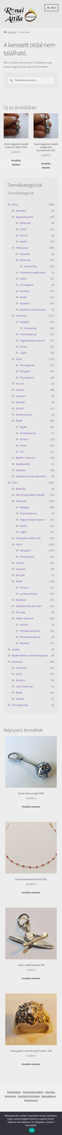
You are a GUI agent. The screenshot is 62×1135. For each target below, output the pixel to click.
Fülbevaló (25, 223)
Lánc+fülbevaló (24, 686)
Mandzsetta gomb (30, 636)
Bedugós (24, 321)
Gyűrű (23, 229)
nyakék (15, 649)
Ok (31, 1130)
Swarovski (17, 661)
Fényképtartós (28, 433)
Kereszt (24, 439)
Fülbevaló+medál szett (32, 272)
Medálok (24, 643)
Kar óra (20, 383)
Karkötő (24, 291)
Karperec (21, 396)
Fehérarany (22, 247)
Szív (22, 451)
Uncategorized (20, 705)
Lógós (23, 352)
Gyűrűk (24, 624)
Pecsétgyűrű (27, 377)
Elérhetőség (14, 1092)
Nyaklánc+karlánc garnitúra (31, 476)
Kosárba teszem (16, 162)
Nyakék (20, 698)
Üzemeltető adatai (33, 1092)
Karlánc (20, 389)
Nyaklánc (25, 303)
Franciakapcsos (28, 334)
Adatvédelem (48, 1096)
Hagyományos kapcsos (32, 340)
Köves (23, 445)
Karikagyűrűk (27, 365)
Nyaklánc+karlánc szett (33, 309)
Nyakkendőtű (23, 464)
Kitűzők (20, 575)
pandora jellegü (28, 593)
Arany (15, 204)
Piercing (20, 612)
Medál (23, 241)
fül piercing (30, 266)
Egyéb (23, 426)
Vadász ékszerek (25, 618)
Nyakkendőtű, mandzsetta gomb (30, 655)
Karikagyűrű (26, 284)
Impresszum (31, 1100)
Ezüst (15, 482)
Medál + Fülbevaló (25, 457)
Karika (23, 346)
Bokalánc (21, 210)
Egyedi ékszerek (24, 216)
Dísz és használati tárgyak (30, 494)
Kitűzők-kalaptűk (29, 630)
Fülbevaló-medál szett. (28, 538)
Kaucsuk (20, 402)
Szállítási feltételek (29, 1096)
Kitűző (24, 235)
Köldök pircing (24, 414)
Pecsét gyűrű (27, 556)
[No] (58, 1123)
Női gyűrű (25, 371)
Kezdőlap (11, 32)
